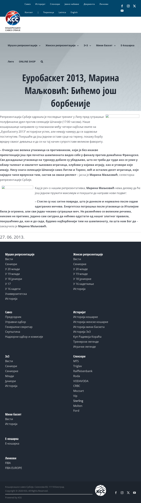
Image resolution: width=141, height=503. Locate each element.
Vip (75, 396)
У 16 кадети (12, 289)
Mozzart (78, 391)
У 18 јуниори (13, 279)
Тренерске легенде (86, 342)
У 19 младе (80, 274)
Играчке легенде (84, 347)
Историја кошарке (85, 317)
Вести (9, 259)
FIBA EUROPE (13, 468)
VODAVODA (80, 381)
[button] (42, 61)
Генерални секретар (18, 327)
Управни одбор (15, 322)
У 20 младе (80, 269)
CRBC (76, 386)
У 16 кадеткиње (83, 284)
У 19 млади (12, 274)
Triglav (77, 366)
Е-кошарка (12, 443)
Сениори (11, 264)
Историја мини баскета (89, 327)
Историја (11, 299)
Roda (76, 376)
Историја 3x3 (82, 332)
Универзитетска (16, 294)
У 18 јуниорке (82, 279)
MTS (76, 361)
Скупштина (12, 332)
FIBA (8, 463)
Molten (77, 406)
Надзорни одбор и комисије (24, 337)
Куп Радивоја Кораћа (87, 337)
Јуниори (10, 381)
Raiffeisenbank (82, 371)
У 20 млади (12, 269)
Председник (13, 317)
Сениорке (79, 264)
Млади (9, 376)
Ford (76, 411)
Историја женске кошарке (90, 322)
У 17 (8, 284)
